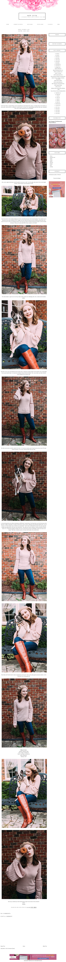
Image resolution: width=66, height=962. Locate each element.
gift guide (51, 162)
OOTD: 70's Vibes (58, 73)
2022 (57, 56)
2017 (57, 107)
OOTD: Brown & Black (58, 80)
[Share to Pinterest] (35, 907)
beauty (51, 158)
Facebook (50, 24)
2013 (57, 113)
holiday (51, 164)
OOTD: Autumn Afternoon (58, 82)
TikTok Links (40, 24)
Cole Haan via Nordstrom (25, 754)
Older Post (45, 946)
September (57, 92)
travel (51, 165)
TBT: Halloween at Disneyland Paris (58, 83)
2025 (57, 53)
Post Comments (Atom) (10, 948)
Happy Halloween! (58, 68)
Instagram (29, 24)
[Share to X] (33, 907)
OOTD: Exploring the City (58, 74)
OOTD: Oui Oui (58, 86)
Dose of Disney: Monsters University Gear (58, 76)
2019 (57, 61)
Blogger (59, 178)
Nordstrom (25, 755)
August (57, 94)
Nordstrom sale (52, 157)
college (51, 160)
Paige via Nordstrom (25, 752)
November (57, 65)
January (57, 105)
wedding (51, 166)
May (57, 99)
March (57, 102)
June (57, 97)
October (57, 67)
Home (7, 24)
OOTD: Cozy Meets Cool (58, 71)
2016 (57, 108)
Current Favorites (18, 24)
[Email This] (31, 907)
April (57, 100)
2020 (57, 59)
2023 (57, 55)
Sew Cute (32, 15)
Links (58, 24)
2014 (57, 111)
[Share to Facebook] (34, 907)
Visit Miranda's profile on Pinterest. (55, 174)
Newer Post (3, 946)
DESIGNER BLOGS (38, 960)
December (57, 64)
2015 (57, 110)
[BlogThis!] (32, 907)
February (57, 103)
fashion (51, 161)
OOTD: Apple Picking (58, 85)
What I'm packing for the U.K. (58, 70)
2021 (57, 58)
